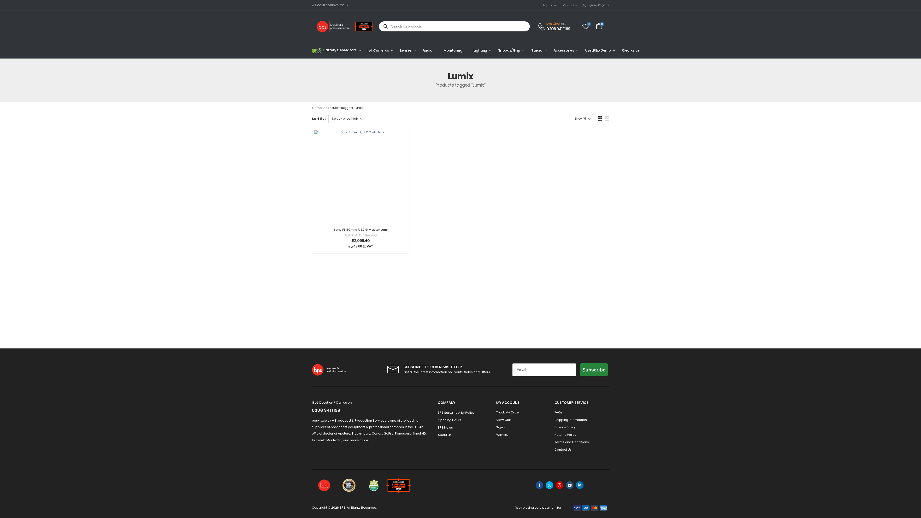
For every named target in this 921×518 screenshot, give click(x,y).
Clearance (631, 50)
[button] (600, 118)
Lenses (406, 50)
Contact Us (563, 449)
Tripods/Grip (509, 50)
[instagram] (559, 485)
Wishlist (502, 434)
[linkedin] (580, 485)
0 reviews (370, 235)
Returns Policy (565, 434)
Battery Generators (340, 50)
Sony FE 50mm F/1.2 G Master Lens (361, 229)
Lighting (480, 50)
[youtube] (569, 485)
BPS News (445, 427)
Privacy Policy (565, 427)
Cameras (381, 50)
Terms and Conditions (572, 442)
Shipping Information (571, 420)
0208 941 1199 (558, 29)
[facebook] (539, 485)
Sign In (501, 427)
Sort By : (319, 118)
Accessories (564, 50)
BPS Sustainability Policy (456, 412)
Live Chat (553, 23)
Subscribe (593, 369)
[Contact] (542, 26)
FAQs (558, 412)
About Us (445, 435)
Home (317, 108)
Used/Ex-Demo (598, 50)
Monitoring (452, 50)
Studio (537, 50)
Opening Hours (449, 420)
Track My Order (508, 412)
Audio (427, 50)
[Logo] (333, 26)
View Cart (503, 420)
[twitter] (549, 485)
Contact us (570, 5)
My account (550, 5)
